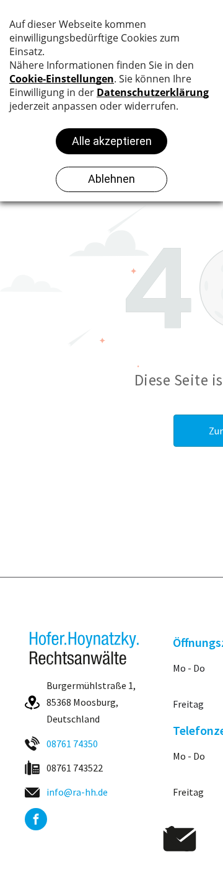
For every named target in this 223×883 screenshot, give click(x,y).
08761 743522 (74, 768)
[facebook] (36, 820)
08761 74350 (72, 743)
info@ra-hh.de (77, 792)
